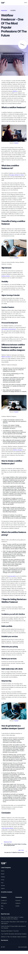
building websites (5, 276)
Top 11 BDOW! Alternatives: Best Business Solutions (13, 934)
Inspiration (4, 10)
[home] (3, 2)
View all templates (22, 947)
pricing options (12, 576)
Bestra (2, 871)
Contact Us (4, 900)
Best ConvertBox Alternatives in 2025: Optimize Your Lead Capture (14, 922)
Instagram (17, 903)
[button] (25, 2)
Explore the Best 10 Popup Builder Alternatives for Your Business (13, 927)
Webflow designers (6, 356)
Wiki (2, 908)
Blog (2, 906)
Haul (2, 882)
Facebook (17, 900)
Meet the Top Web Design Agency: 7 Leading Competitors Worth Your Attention (12, 918)
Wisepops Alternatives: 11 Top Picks (10, 931)
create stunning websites (7, 828)
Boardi (2, 874)
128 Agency (4, 903)
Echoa (2, 879)
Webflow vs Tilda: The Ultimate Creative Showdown (14, 936)
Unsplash (16, 143)
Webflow (15, 91)
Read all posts (4, 940)
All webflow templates (6, 892)
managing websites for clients (16, 175)
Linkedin (17, 906)
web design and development (8, 329)
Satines (3, 888)
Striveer (3, 885)
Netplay (3, 876)
